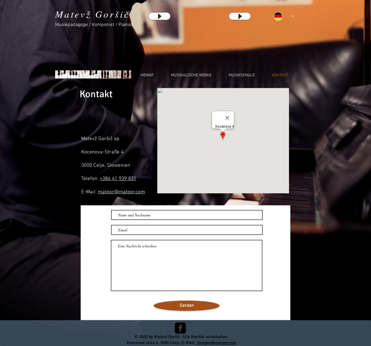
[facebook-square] (180, 328)
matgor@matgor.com (121, 192)
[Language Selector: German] (284, 16)
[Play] (159, 16)
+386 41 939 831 (118, 179)
